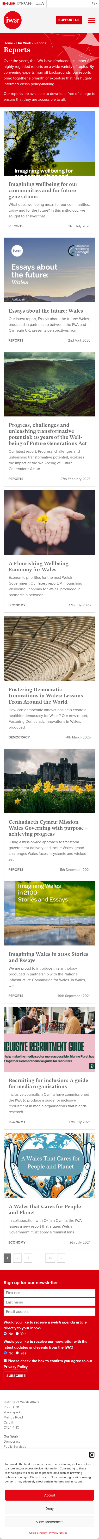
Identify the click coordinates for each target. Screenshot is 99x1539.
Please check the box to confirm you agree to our (48, 1364)
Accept (49, 1495)
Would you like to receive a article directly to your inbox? (45, 1325)
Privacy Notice (58, 1532)
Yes (22, 1333)
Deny (49, 1508)
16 (50, 1258)
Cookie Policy (38, 1532)
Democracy (12, 1441)
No (10, 1333)
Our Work (23, 43)
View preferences (49, 1522)
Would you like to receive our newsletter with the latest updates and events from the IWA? (45, 1344)
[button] (91, 1454)
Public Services (15, 1447)
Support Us (69, 20)
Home (8, 43)
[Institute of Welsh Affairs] (13, 20)
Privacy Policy (16, 1366)
